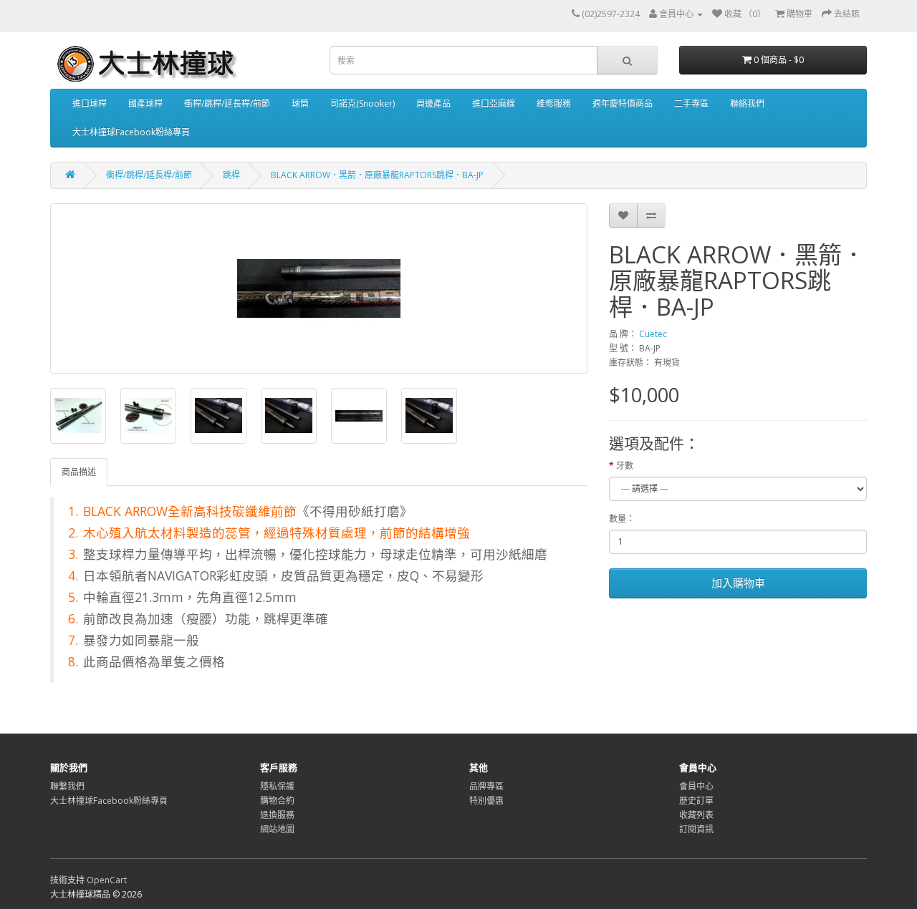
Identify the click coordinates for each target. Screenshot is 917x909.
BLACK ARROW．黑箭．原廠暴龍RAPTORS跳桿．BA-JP (377, 175)
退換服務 (277, 815)
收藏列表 (696, 815)
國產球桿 (145, 103)
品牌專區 (486, 786)
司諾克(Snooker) (362, 103)
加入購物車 (738, 582)
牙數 (624, 466)
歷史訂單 (696, 800)
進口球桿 (89, 103)
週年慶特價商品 (622, 103)
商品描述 (79, 472)
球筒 (300, 103)
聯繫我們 (67, 786)
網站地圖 (277, 829)
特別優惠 (486, 800)
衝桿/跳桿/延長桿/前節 (227, 103)
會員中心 (696, 786)
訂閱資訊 (696, 829)
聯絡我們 (747, 103)
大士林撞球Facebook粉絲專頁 (131, 132)
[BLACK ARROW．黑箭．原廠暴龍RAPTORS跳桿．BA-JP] (318, 288)
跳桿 (231, 175)
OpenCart (107, 880)
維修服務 (554, 103)
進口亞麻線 (493, 103)
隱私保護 (277, 786)
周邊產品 (433, 103)
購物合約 (277, 800)
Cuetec (653, 334)
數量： (622, 518)
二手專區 (691, 103)
